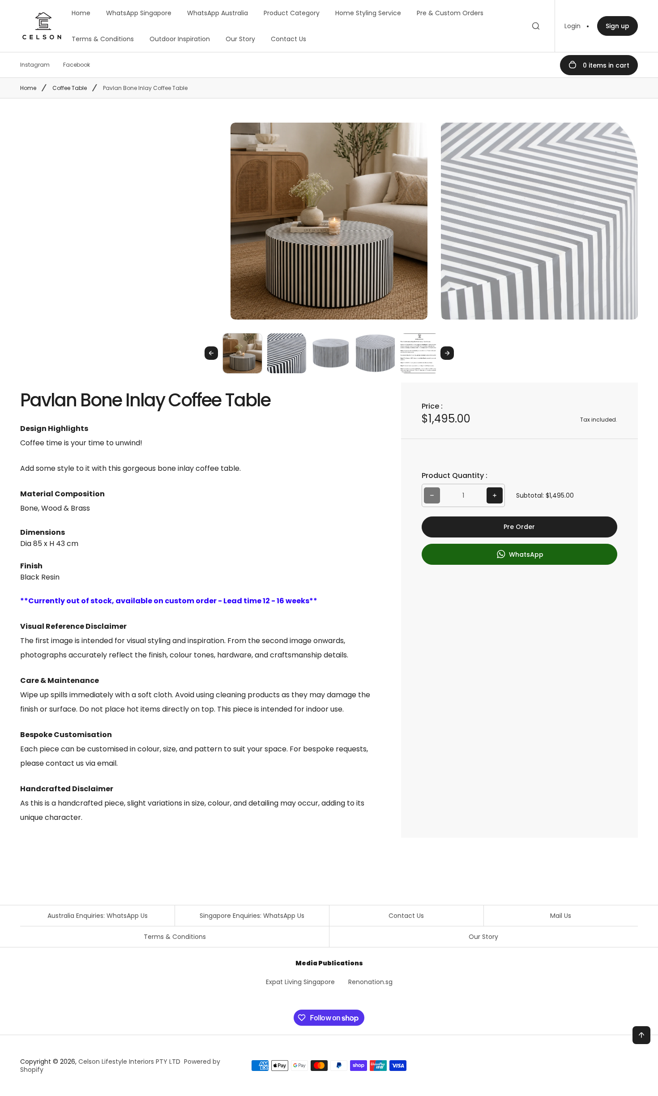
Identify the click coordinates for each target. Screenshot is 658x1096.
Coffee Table (69, 88)
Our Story (240, 38)
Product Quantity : (454, 475)
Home (81, 13)
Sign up (617, 25)
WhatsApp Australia (217, 13)
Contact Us (288, 38)
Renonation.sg (370, 981)
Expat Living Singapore (300, 981)
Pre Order (519, 526)
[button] (242, 353)
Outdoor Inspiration (180, 38)
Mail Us (560, 915)
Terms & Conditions (103, 38)
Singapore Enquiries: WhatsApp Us (252, 915)
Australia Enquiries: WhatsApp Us (97, 915)
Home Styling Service (368, 13)
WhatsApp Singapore (138, 13)
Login (572, 25)
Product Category (292, 13)
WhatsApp (525, 554)
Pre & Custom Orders (450, 13)
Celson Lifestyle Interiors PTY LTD (129, 1062)
